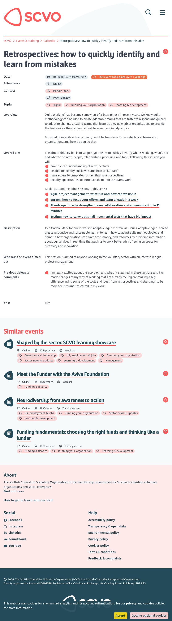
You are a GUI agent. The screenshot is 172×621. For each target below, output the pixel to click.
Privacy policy (98, 539)
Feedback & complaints (104, 558)
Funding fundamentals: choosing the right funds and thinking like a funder (88, 435)
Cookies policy (98, 546)
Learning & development (130, 105)
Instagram (16, 526)
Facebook (15, 520)
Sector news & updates (38, 360)
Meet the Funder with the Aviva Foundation (63, 374)
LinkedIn (15, 533)
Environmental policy (103, 533)
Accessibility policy (101, 520)
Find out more (14, 491)
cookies (148, 603)
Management (113, 360)
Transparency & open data (107, 526)
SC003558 (45, 583)
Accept (120, 615)
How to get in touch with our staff (28, 500)
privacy (131, 603)
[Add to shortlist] (165, 51)
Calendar (49, 41)
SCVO (7, 41)
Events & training (27, 41)
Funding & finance (35, 386)
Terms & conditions (102, 552)
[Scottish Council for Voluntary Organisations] (32, 17)
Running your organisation (87, 105)
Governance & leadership (40, 355)
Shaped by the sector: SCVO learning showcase (66, 342)
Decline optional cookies (149, 615)
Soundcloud (17, 539)
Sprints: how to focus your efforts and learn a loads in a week (94, 200)
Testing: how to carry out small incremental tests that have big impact (101, 217)
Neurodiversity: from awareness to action (60, 400)
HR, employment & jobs (81, 355)
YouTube (15, 546)
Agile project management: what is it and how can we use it (93, 194)
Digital (56, 105)
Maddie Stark (60, 91)
